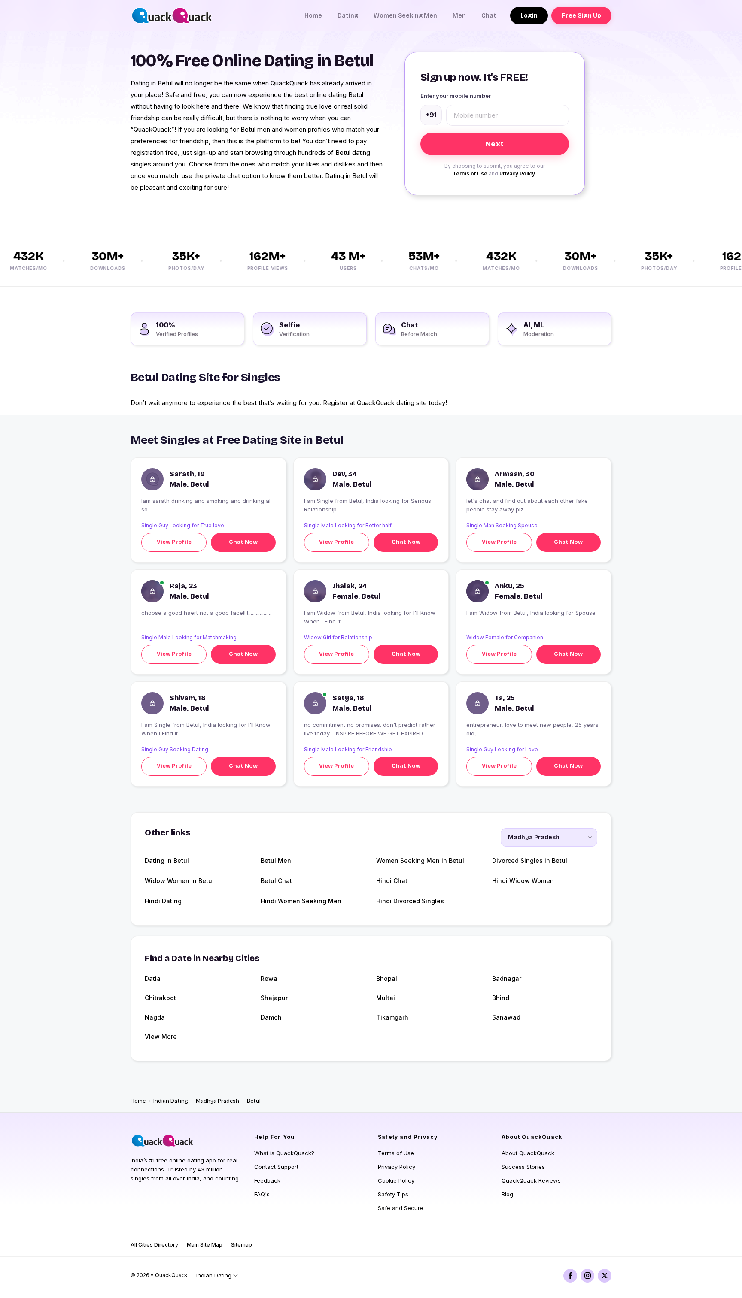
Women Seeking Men (405, 15)
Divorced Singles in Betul (529, 860)
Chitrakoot (160, 997)
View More (161, 1036)
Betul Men (276, 860)
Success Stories (523, 1166)
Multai (385, 997)
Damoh (271, 1017)
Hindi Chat (391, 880)
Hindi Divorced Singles (410, 901)
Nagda (155, 1017)
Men (459, 15)
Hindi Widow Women (523, 880)
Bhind (500, 997)
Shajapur (274, 997)
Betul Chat (276, 880)
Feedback (267, 1180)
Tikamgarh (392, 1017)
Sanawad (506, 1017)
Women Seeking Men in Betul (420, 860)
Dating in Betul (167, 860)
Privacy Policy (517, 173)
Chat (488, 15)
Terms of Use (470, 173)
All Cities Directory (154, 1244)
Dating (348, 15)
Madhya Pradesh (217, 1101)
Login (529, 15)
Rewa (269, 978)
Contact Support (276, 1166)
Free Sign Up (581, 15)
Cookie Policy (396, 1180)
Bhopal (386, 978)
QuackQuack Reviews (531, 1180)
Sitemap (241, 1244)
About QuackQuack (528, 1153)
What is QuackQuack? (284, 1153)
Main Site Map (204, 1244)
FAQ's (262, 1194)
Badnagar (506, 978)
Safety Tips (393, 1194)
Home (313, 15)
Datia (153, 978)
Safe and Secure (400, 1207)
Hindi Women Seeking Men (301, 901)
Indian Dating (170, 1101)
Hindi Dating (163, 901)
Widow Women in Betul (179, 880)
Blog (507, 1194)
